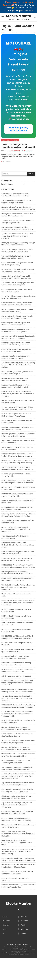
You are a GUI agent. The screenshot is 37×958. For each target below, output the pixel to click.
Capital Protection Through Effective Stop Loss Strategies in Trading (17, 264)
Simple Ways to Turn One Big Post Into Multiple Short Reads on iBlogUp (15, 324)
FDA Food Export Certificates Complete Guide (16, 595)
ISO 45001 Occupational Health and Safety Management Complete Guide (17, 670)
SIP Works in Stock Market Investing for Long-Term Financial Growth (18, 826)
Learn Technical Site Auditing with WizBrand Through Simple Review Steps (17, 270)
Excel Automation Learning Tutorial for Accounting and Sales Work (15, 761)
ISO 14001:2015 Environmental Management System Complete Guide (17, 495)
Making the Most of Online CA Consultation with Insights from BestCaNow (17, 215)
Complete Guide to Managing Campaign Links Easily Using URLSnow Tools (18, 297)
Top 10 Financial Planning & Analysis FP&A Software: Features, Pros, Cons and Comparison (16, 805)
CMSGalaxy (18, 947)
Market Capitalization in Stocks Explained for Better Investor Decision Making (18, 435)
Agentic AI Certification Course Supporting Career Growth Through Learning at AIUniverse (17, 236)
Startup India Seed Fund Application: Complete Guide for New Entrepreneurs (16, 728)
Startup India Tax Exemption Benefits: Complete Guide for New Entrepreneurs (16, 748)
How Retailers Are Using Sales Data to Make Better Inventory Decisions (17, 553)
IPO (4, 933)
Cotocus (30, 953)
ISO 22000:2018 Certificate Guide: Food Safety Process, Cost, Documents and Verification (18, 706)
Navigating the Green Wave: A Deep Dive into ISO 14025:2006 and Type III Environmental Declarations (18, 602)
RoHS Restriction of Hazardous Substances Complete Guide (17, 624)
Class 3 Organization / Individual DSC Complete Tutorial (14, 537)
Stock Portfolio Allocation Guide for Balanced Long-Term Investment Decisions (18, 755)
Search (30, 174)
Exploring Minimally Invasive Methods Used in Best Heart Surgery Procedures (18, 337)
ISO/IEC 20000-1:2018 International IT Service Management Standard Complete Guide (18, 637)
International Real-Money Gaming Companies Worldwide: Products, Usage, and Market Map (17, 833)
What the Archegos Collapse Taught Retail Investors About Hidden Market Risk (17, 250)
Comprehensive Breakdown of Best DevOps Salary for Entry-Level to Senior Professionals (18, 859)
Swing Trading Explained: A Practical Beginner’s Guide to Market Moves (14, 379)
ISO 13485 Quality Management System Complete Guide (16, 617)
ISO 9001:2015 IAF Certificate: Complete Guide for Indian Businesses (18, 721)
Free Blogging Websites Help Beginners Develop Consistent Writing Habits (15, 330)
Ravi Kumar (28, 151)
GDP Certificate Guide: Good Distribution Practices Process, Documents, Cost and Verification (16, 698)
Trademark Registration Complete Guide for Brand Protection (17, 521)
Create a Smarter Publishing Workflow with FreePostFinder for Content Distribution (17, 304)
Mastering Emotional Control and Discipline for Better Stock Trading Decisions (17, 317)
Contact (24, 921)
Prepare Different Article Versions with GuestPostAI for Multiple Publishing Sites (16, 277)
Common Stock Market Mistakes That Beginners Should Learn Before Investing (16, 819)
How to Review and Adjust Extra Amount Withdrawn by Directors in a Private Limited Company (17, 393)
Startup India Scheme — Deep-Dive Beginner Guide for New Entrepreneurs (18, 741)
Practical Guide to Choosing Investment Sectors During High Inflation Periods (16, 386)
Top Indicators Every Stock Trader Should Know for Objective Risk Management (16, 768)
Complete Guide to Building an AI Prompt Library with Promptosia (16, 290)
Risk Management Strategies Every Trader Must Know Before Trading (17, 310)
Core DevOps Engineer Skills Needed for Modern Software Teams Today (16, 415)
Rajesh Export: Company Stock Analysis (16, 676)
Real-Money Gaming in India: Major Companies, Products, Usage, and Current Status (16, 842)
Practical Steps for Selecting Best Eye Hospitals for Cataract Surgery (15, 357)
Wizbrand (28, 950)
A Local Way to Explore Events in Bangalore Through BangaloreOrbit (17, 221)
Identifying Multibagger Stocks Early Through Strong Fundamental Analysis (18, 244)
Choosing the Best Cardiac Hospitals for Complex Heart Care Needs (16, 350)
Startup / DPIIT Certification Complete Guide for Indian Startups (18, 488)
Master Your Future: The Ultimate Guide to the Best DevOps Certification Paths (18, 866)
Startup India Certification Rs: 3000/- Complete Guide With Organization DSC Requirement (16, 529)
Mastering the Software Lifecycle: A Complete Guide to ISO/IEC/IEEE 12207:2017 (17, 573)
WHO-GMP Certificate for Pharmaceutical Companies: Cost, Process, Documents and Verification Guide (17, 714)
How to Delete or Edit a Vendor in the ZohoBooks (15, 879)
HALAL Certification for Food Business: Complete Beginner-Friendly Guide (15, 657)
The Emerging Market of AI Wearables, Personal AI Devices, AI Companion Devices (17, 468)
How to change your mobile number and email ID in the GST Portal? (18, 147)
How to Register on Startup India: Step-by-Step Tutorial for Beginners (17, 735)
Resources (7, 921)
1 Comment (7, 161)
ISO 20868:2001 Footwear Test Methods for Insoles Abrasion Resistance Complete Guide (18, 566)
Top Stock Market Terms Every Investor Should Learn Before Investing (16, 257)
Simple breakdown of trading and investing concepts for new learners (17, 872)
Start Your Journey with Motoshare (18, 129)
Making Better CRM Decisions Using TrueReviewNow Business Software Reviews (17, 228)
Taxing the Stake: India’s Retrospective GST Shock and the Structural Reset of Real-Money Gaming (17, 851)
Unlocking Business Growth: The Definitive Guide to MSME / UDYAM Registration (16, 559)
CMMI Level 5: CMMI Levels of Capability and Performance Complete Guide (17, 579)
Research (24, 929)
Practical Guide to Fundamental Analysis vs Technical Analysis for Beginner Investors (17, 455)
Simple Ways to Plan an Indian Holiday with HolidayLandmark (17, 421)
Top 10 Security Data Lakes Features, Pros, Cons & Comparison (17, 448)
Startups (6, 925)
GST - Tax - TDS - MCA (10, 140)
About (23, 933)
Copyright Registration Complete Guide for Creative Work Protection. (17, 508)
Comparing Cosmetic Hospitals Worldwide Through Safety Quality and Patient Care (17, 408)
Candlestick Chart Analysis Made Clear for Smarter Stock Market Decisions (17, 812)
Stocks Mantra (18, 16)
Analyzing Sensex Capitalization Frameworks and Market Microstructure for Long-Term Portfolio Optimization (18, 776)
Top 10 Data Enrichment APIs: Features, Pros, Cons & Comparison (17, 441)
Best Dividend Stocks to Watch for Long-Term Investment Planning (16, 664)
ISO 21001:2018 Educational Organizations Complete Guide (16, 630)
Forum (5, 917)
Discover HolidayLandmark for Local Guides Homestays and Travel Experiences (17, 790)
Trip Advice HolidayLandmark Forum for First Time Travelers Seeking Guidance (17, 784)
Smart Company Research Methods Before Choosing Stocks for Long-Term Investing (17, 461)
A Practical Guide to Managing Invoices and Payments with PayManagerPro (17, 284)
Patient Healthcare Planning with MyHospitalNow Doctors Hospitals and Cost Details (17, 545)
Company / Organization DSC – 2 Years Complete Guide (16, 475)
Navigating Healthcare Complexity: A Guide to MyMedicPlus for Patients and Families (18, 515)
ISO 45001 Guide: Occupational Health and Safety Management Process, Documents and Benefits (17, 682)
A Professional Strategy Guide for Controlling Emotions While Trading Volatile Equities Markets (18, 365)
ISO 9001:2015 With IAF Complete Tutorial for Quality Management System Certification (17, 481)
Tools (23, 925)
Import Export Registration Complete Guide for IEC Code (17, 501)
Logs (4, 929)
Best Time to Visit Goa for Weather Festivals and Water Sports (17, 401)
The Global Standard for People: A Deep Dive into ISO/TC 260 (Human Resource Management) (18, 587)
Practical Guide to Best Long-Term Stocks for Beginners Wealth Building (18, 886)
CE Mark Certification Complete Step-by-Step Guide (17, 644)
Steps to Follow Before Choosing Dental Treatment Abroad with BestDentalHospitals (18, 208)
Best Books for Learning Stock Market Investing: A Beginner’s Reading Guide (15, 195)
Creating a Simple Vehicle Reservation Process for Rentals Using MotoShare (15, 344)
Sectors (24, 917)
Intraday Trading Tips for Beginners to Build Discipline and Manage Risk (17, 372)
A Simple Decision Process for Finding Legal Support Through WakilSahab (17, 201)
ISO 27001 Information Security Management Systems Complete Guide (18, 650)
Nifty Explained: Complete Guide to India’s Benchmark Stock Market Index (16, 797)
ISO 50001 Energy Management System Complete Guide (16, 610)
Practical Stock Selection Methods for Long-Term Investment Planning (17, 428)
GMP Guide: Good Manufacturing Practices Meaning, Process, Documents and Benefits (17, 690)
